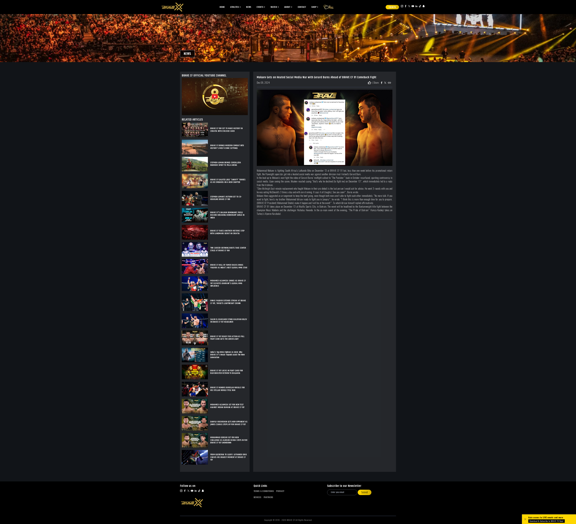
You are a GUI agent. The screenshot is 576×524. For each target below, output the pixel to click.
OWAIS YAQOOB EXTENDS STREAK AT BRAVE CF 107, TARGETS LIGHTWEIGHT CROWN (228, 302)
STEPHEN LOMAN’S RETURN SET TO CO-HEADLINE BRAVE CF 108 (226, 198)
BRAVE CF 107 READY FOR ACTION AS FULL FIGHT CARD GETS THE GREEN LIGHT (227, 338)
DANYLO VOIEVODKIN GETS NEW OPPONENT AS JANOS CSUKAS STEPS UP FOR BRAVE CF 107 (229, 423)
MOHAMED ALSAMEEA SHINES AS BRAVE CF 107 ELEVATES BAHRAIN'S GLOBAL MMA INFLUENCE (228, 283)
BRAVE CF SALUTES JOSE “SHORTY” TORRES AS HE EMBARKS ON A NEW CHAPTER (228, 181)
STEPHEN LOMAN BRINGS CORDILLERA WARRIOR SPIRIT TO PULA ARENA (225, 164)
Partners (268, 497)
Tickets (392, 7)
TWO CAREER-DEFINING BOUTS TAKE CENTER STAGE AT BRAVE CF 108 (228, 249)
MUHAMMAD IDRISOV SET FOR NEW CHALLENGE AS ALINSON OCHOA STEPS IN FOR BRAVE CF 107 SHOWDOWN (228, 440)
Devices (257, 497)
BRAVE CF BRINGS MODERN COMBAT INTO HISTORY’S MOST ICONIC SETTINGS (227, 147)
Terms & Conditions (264, 491)
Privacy (280, 491)
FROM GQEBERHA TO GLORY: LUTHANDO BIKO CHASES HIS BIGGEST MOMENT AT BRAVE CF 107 (228, 457)
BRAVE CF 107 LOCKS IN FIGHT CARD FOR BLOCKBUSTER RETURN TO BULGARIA (226, 372)
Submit (364, 492)
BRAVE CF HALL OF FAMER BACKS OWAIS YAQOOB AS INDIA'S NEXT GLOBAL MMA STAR (228, 266)
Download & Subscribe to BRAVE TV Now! (547, 521)
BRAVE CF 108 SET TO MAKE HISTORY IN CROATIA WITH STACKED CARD (226, 129)
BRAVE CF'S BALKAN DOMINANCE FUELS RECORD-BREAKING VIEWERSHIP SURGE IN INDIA (227, 215)
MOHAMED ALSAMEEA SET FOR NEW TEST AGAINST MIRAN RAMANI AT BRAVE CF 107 (227, 406)
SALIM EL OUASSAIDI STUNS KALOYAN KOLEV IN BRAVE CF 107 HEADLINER (228, 320)
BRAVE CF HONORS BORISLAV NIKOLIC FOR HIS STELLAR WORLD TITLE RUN (227, 389)
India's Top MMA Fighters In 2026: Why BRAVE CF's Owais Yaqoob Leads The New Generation (227, 355)
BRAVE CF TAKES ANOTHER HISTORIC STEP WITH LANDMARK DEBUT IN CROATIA (227, 232)
